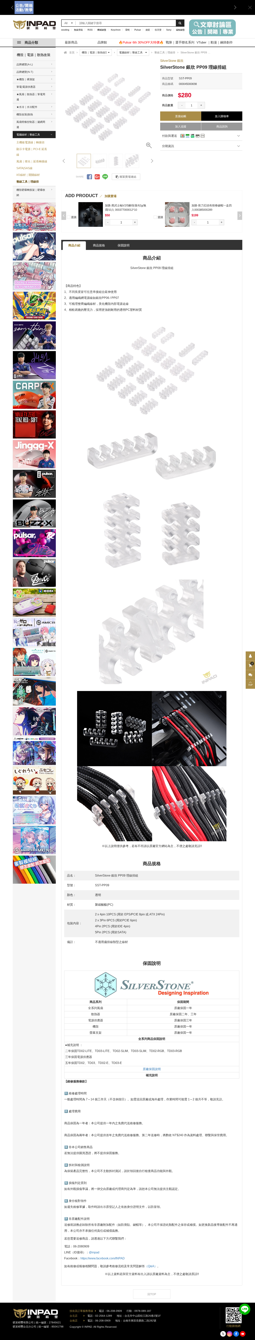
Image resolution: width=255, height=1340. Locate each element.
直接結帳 (180, 116)
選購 (73, 217)
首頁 (71, 52)
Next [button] (234, 7)
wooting (65, 30)
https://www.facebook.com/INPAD (102, 1258)
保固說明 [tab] (124, 245)
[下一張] (152, 161)
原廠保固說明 (152, 1069)
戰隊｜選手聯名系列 (180, 42)
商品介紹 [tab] (74, 245)
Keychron (116, 30)
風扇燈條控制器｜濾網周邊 (30, 124)
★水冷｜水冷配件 (26, 106)
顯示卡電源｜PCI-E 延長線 (31, 151)
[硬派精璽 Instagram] (229, 1334)
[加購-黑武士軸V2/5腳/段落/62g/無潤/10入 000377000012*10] (177, 214)
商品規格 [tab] (99, 245)
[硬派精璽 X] (223, 1334)
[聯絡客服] (250, 674)
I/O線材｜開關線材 (28, 174)
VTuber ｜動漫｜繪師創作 (215, 42)
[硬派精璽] (35, 25)
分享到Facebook (89, 177)
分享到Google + (97, 177)
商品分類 (31, 42)
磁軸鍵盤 (180, 30)
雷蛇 (127, 30)
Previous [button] (13, 7)
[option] (123, 7)
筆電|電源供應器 (25, 86)
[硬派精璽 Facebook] (236, 1334)
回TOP (151, 1294)
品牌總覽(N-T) (24, 71)
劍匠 (148, 30)
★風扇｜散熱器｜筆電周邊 (30, 97)
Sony (168, 30)
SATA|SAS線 (24, 168)
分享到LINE (105, 177)
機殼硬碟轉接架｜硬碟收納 (30, 192)
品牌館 (102, 42)
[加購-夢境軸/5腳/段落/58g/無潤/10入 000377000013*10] (90, 214)
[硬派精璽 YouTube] (242, 1334)
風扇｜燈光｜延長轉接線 (31, 161)
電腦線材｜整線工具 (28, 134)
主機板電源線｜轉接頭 (30, 142)
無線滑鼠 (78, 30)
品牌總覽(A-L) (24, 64)
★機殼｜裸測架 (25, 79)
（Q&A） (151, 1266)
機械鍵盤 (101, 30)
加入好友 (244, 1309)
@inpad (94, 1252)
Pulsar (137, 30)
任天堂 (158, 30)
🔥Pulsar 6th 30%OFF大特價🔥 (141, 42)
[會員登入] (250, 656)
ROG (90, 30)
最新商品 (71, 42)
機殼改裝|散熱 (24, 114)
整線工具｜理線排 (27, 181)
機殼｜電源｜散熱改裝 (33, 55)
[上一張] (64, 161)
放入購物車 (222, 116)
